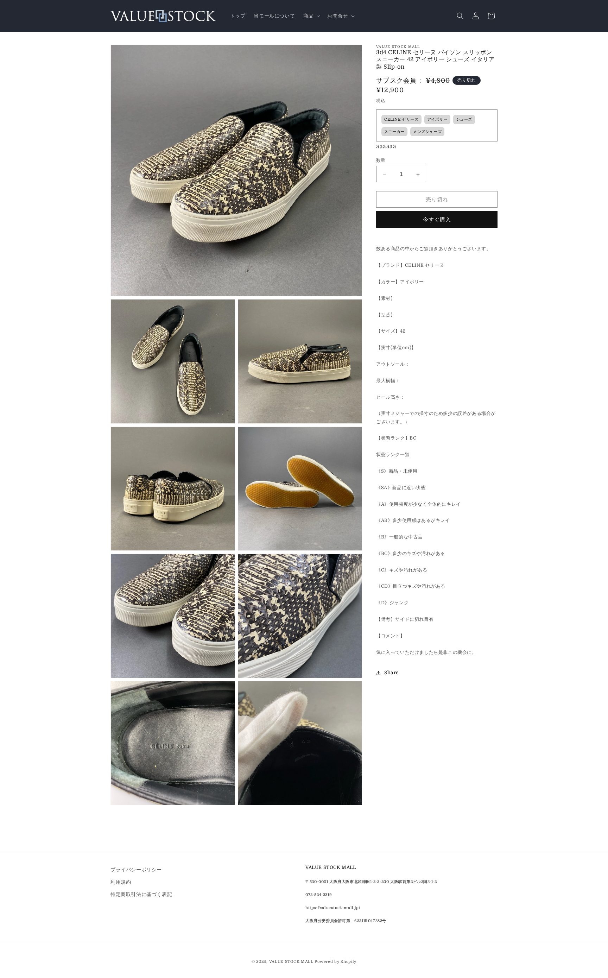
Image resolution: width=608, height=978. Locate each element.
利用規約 (120, 882)
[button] (311, 15)
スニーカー (394, 132)
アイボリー (437, 120)
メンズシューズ (427, 132)
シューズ (464, 120)
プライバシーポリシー (136, 869)
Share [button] (391, 673)
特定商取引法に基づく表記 (141, 894)
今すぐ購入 (437, 219)
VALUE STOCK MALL (291, 961)
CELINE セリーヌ (401, 120)
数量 (381, 160)
